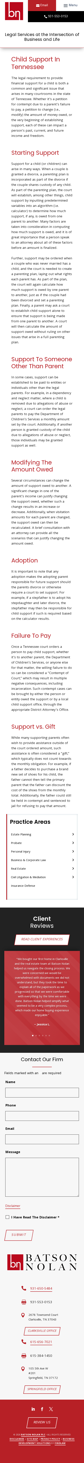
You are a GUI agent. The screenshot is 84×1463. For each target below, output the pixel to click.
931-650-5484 (41, 1289)
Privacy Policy (50, 1439)
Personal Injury (20, 851)
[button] (70, 6)
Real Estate (18, 869)
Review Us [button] (42, 1422)
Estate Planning (21, 834)
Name (10, 1082)
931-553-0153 (58, 16)
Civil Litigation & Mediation (28, 877)
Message (12, 1152)
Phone (10, 1106)
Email (44, 5)
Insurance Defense (23, 886)
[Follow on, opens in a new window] (51, 1409)
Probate (16, 843)
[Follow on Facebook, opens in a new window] (42, 1409)
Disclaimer (12, 1206)
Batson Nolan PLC (33, 1435)
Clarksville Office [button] (42, 1331)
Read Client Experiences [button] (42, 940)
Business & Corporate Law (28, 860)
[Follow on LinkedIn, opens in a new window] (33, 1409)
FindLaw (60, 1443)
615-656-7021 (41, 1342)
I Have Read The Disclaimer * (35, 1218)
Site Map (32, 1439)
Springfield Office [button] (42, 1389)
